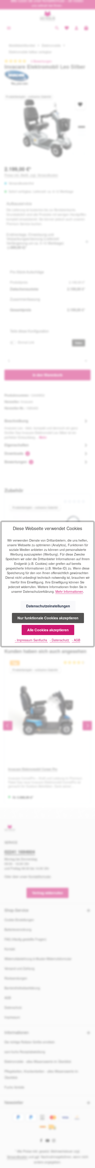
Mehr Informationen (69, 591)
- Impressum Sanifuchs (31, 640)
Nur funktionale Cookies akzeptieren (47, 617)
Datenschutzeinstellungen (48, 605)
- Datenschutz (60, 640)
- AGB (76, 640)
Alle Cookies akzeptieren (48, 629)
